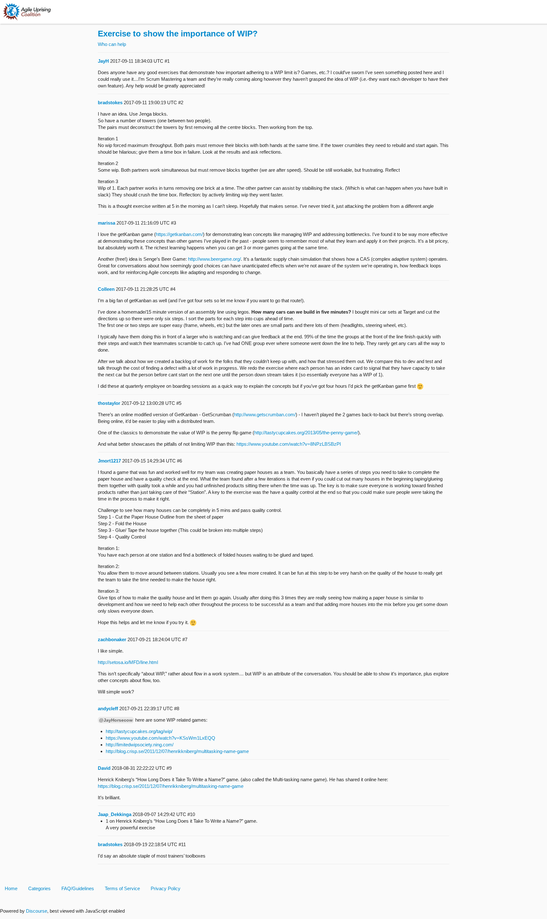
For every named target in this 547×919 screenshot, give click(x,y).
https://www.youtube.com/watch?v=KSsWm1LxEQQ (160, 738)
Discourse (36, 911)
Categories (39, 888)
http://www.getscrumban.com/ (265, 414)
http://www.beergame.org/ (214, 259)
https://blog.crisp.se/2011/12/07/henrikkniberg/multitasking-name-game (170, 786)
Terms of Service (122, 888)
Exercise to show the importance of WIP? (178, 33)
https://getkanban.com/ (179, 234)
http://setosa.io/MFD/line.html (128, 662)
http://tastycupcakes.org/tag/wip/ (139, 731)
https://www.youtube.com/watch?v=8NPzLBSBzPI (288, 444)
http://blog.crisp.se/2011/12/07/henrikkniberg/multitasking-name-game (177, 751)
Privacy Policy (165, 888)
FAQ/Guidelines (77, 888)
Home (11, 888)
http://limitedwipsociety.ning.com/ (139, 744)
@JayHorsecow (116, 720)
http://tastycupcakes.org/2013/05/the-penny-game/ (306, 432)
